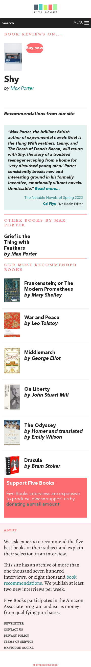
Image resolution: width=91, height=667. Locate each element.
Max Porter (22, 88)
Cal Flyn (49, 204)
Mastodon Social (18, 648)
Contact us (13, 630)
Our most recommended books (40, 267)
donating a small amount (32, 504)
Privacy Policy (16, 636)
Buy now (34, 48)
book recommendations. (40, 580)
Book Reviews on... (33, 34)
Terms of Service (18, 642)
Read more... (47, 189)
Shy (11, 79)
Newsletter (14, 623)
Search (8, 23)
